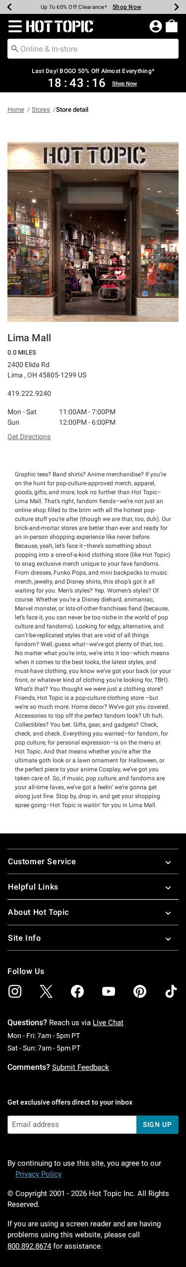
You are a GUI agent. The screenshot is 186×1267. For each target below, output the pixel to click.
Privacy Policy (38, 1174)
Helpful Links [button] (33, 887)
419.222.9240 (29, 393)
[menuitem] (171, 25)
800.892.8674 (29, 1246)
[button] (13, 26)
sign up (157, 1124)
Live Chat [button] (108, 1022)
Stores (41, 109)
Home (15, 109)
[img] (14, 991)
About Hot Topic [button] (38, 912)
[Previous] (9, 7)
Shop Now (127, 6)
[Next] (176, 7)
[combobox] (93, 49)
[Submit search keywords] (14, 48)
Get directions (29, 437)
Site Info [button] (24, 938)
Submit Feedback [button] (80, 1067)
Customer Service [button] (42, 861)
